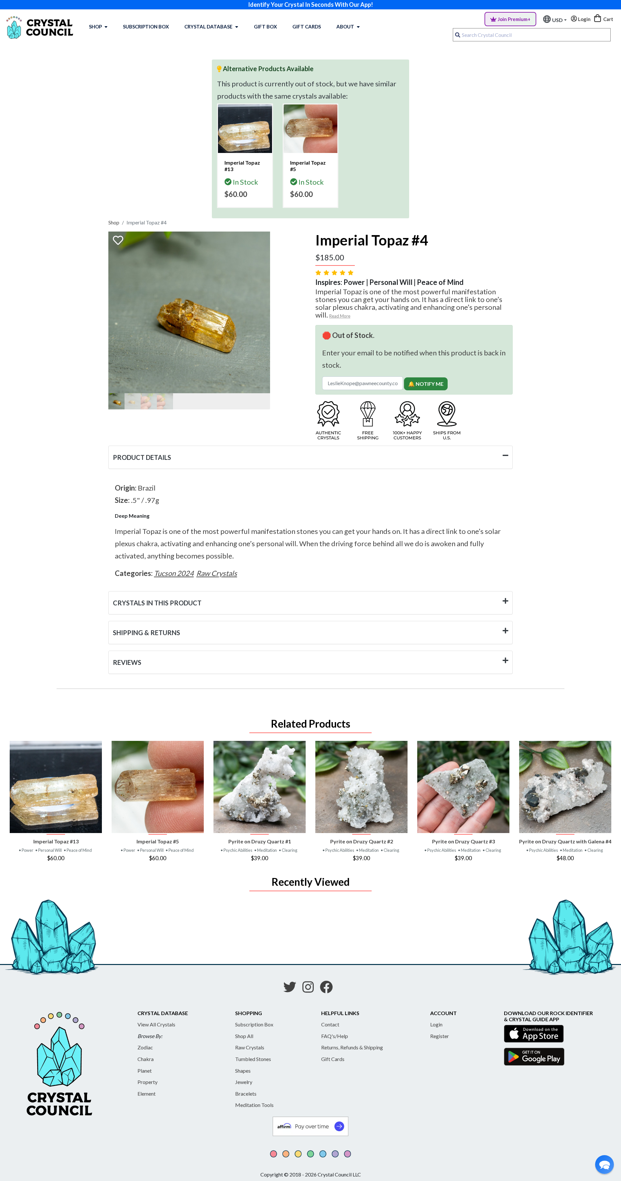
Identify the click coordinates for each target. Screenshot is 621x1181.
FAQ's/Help (334, 1036)
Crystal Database (208, 26)
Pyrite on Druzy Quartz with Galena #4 (565, 841)
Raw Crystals (249, 1047)
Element (146, 1093)
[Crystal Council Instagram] (310, 989)
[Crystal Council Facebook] (329, 989)
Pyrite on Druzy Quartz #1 (259, 841)
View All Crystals (156, 1024)
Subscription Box (146, 26)
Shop (95, 26)
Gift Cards (306, 26)
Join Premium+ (514, 19)
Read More (339, 316)
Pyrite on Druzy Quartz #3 (463, 841)
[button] (604, 1164)
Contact (330, 1024)
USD (557, 20)
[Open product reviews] (335, 272)
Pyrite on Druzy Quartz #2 (361, 841)
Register (439, 1036)
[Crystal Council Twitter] (292, 989)
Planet (144, 1070)
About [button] (345, 26)
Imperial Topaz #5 (157, 841)
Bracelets (245, 1093)
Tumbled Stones (253, 1059)
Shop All (244, 1036)
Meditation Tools (254, 1105)
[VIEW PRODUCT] (56, 787)
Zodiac (145, 1047)
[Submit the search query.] (457, 35)
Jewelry (243, 1082)
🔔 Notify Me (425, 384)
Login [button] (584, 19)
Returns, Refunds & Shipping (352, 1047)
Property (147, 1082)
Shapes (243, 1070)
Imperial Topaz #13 (56, 841)
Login (436, 1024)
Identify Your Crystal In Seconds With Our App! (310, 4)
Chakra (145, 1059)
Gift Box (265, 26)
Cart (607, 19)
